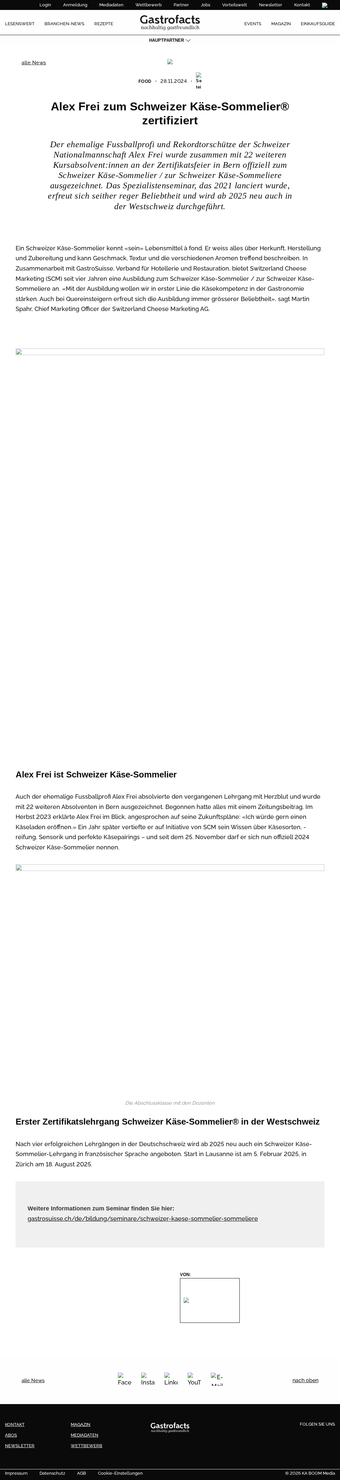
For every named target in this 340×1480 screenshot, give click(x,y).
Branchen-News (64, 23)
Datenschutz (52, 1473)
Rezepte (103, 23)
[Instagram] (147, 1379)
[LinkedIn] (171, 1379)
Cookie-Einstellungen (120, 1473)
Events (252, 23)
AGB (81, 1473)
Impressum (16, 1473)
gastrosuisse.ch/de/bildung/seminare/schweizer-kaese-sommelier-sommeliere (143, 1218)
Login (45, 4)
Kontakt (302, 4)
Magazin (281, 23)
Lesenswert (20, 23)
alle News (34, 63)
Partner (181, 4)
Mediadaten (111, 4)
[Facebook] (124, 1379)
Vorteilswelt (234, 4)
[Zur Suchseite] (325, 5)
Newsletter (270, 4)
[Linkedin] (317, 1435)
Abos (11, 1435)
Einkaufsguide (318, 23)
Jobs (205, 4)
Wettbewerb (148, 4)
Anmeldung (75, 4)
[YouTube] (194, 1379)
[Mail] (217, 1379)
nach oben (305, 1380)
